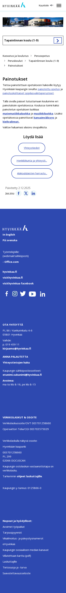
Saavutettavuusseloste (17, 573)
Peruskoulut (15, 60)
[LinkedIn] (33, 193)
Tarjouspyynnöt (12, 532)
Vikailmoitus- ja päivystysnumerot (23, 538)
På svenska (10, 240)
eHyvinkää (9, 544)
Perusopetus (42, 56)
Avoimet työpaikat (14, 526)
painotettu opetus (49, 89)
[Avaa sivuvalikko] (58, 40)
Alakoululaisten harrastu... (32, 173)
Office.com (11, 261)
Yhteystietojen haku (16, 362)
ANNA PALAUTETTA (15, 356)
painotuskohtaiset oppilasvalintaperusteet (28, 93)
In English (9, 234)
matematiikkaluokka (16, 113)
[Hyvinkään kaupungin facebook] (7, 293)
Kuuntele (44, 5)
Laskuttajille (10, 561)
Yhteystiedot (32, 148)
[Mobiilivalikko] (58, 5)
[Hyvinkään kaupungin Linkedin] (42, 293)
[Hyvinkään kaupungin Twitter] (23, 293)
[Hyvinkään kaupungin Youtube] (32, 293)
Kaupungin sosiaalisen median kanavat (26, 550)
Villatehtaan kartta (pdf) (17, 555)
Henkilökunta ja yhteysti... (32, 160)
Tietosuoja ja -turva (15, 567)
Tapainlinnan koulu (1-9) (21, 40)
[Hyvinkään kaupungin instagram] (15, 293)
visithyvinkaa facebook (18, 283)
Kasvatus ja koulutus (16, 56)
